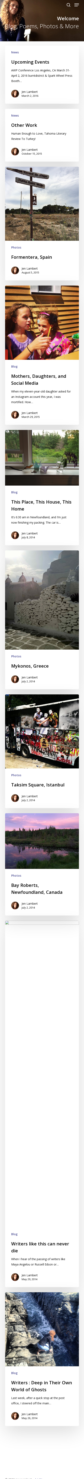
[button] (76, 5)
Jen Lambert (30, 92)
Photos (16, 247)
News (15, 52)
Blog (14, 366)
